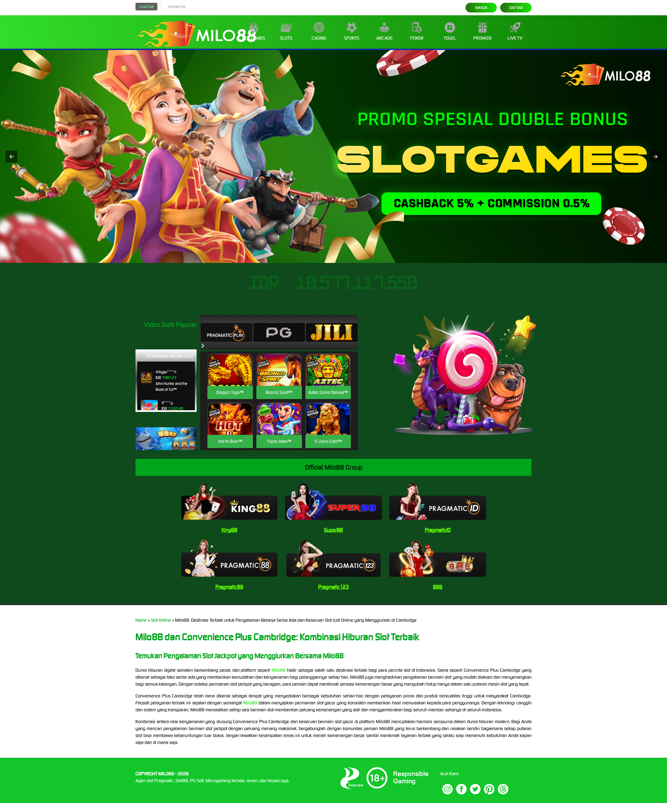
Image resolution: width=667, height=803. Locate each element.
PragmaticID (438, 530)
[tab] (226, 332)
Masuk (481, 7)
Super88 (333, 530)
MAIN (230, 377)
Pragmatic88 (229, 586)
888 (437, 586)
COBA (230, 361)
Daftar (516, 7)
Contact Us (176, 6)
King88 (229, 530)
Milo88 (279, 670)
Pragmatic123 (333, 586)
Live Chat (146, 6)
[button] (11, 157)
